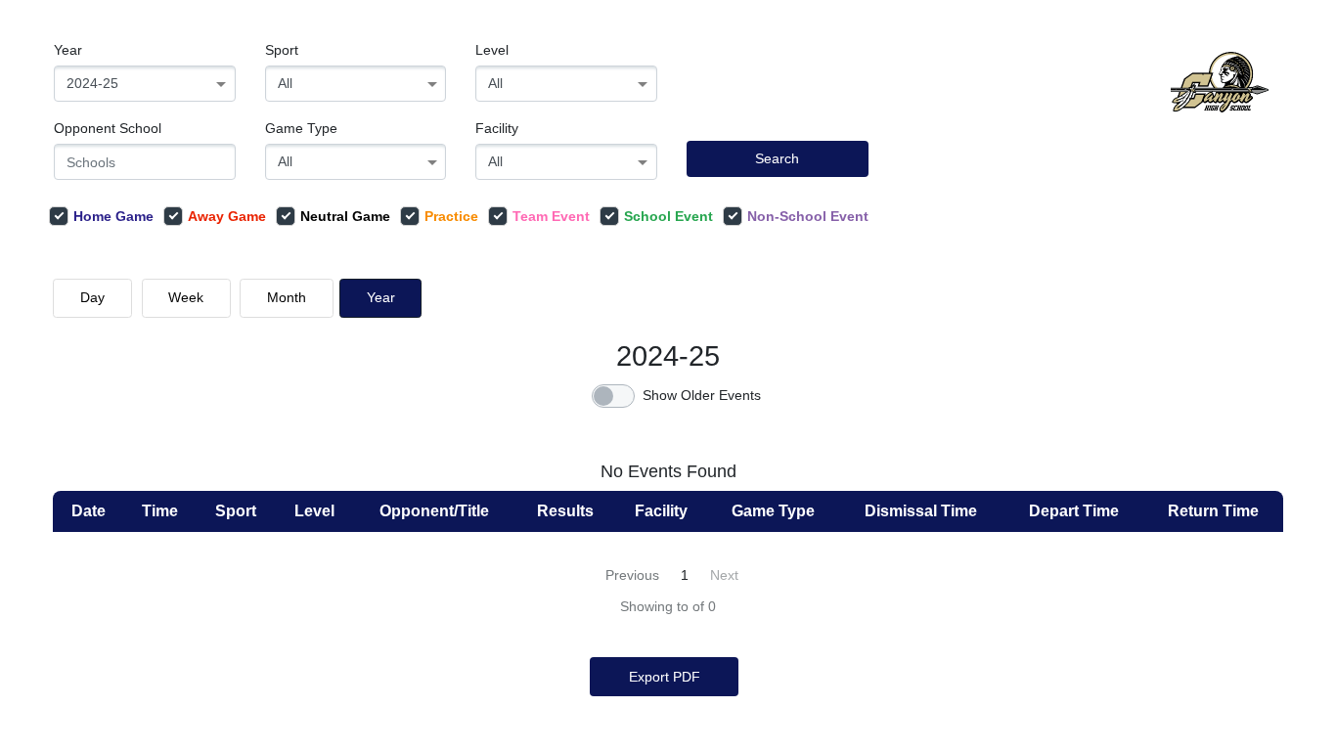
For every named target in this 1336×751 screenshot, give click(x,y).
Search (777, 158)
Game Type (301, 128)
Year (68, 50)
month (286, 297)
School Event (668, 216)
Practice (451, 216)
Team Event (551, 216)
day (92, 297)
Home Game (113, 216)
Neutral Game (345, 216)
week (185, 297)
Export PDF (664, 677)
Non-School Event (807, 216)
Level (492, 50)
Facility (496, 128)
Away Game (227, 216)
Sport (281, 50)
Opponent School (107, 128)
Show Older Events (702, 395)
